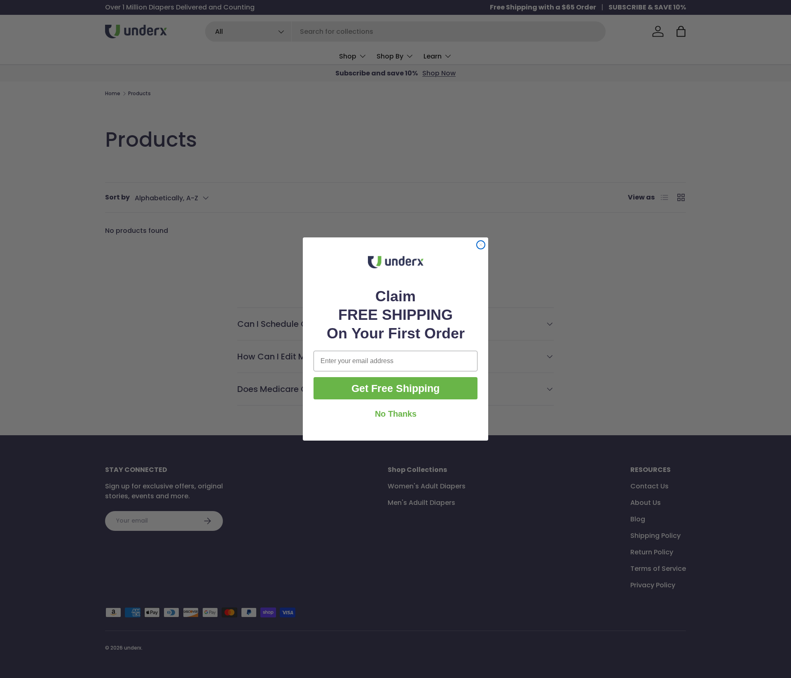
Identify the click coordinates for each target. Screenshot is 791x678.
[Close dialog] (481, 245)
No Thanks (396, 413)
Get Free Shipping (395, 388)
